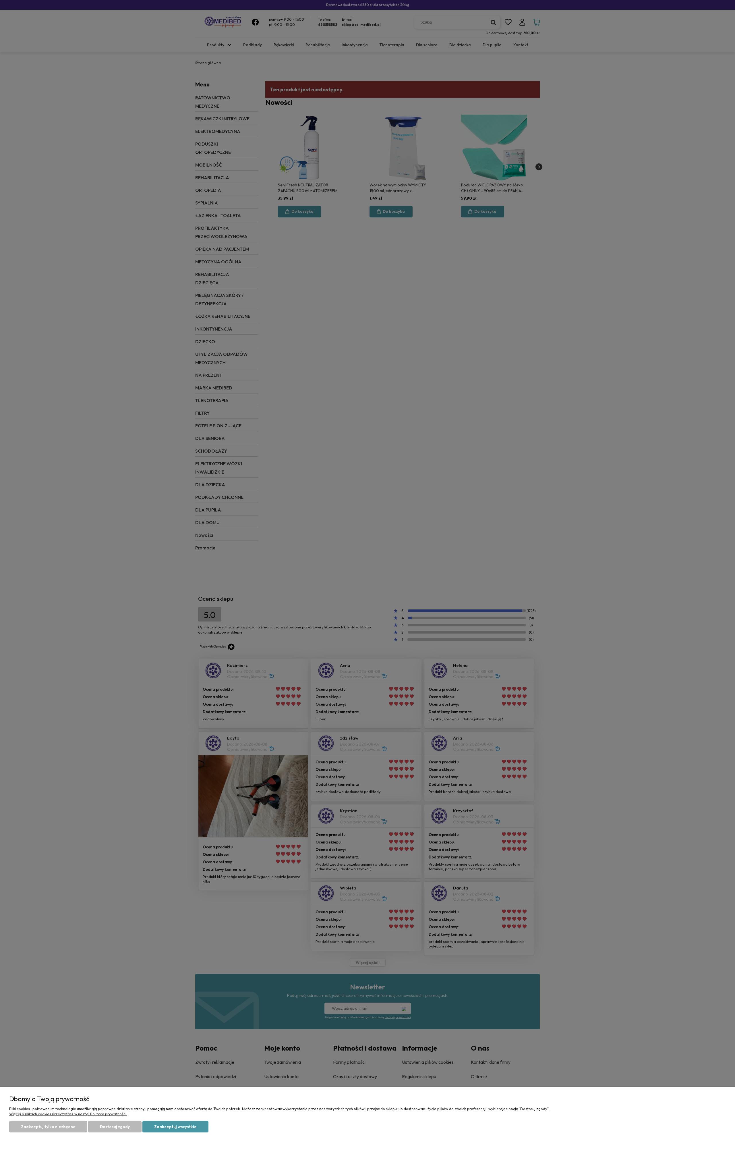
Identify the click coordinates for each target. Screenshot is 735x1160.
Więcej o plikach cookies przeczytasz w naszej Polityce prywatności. (68, 1113)
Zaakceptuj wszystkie (175, 1126)
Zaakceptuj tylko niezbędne (48, 1126)
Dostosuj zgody (115, 1126)
